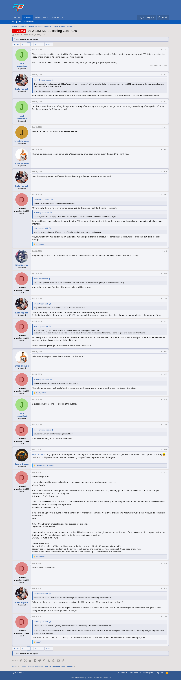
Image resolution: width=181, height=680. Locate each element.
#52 (165, 352)
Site (162, 673)
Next (48, 44)
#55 (165, 424)
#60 (165, 616)
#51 (165, 321)
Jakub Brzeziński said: (42, 80)
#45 (165, 149)
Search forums (28, 22)
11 (42, 44)
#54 (165, 399)
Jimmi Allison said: (41, 304)
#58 (165, 563)
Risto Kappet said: (41, 228)
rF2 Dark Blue (20, 673)
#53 (165, 374)
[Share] (161, 49)
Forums (27, 17)
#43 (165, 102)
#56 (165, 450)
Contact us (122, 673)
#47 (165, 194)
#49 (165, 273)
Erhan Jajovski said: (41, 212)
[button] (48, 17)
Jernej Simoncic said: (42, 199)
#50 (165, 298)
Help (157, 673)
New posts (16, 22)
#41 (165, 49)
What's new (40, 17)
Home (17, 17)
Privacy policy (148, 673)
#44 (165, 127)
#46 (165, 172)
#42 (165, 75)
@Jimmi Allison (39, 454)
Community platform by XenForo (91, 678)
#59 (165, 588)
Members (56, 17)
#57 (165, 472)
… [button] (38, 44)
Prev (17, 44)
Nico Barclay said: (41, 278)
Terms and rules (135, 673)
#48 (165, 251)
